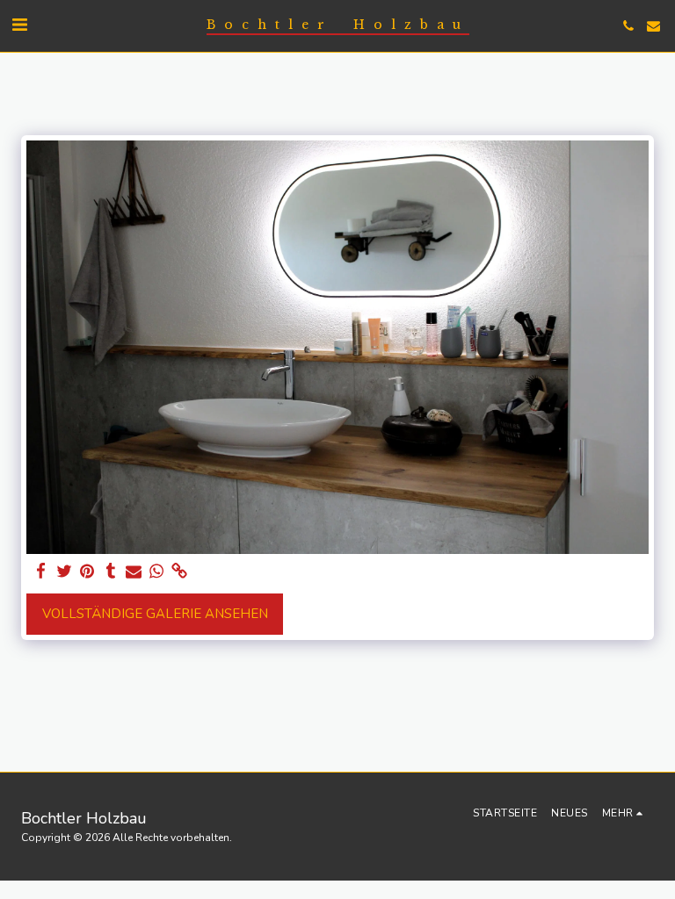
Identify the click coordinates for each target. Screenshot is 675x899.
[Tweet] (64, 571)
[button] (19, 25)
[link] (179, 571)
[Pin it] (87, 571)
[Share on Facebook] (41, 571)
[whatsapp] (157, 571)
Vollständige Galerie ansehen (155, 613)
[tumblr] (110, 571)
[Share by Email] (134, 571)
